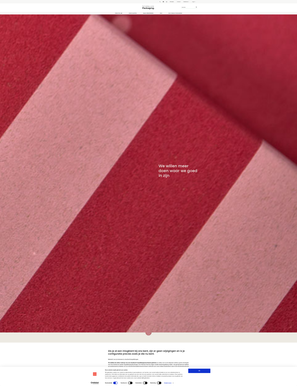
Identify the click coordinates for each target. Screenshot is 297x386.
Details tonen (167, 383)
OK (199, 370)
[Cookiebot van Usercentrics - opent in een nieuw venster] (95, 383)
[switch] (130, 383)
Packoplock (167, 366)
